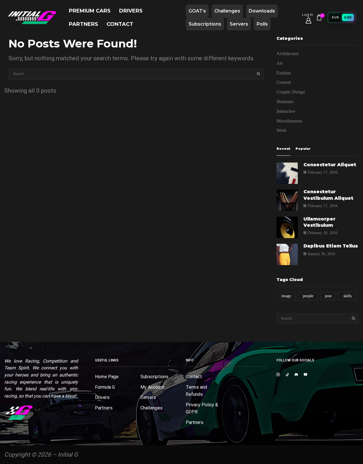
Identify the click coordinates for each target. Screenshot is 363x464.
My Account (152, 387)
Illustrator (285, 101)
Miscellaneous (289, 120)
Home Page (107, 376)
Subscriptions (205, 24)
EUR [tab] (335, 17)
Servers (239, 24)
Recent (283, 149)
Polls (262, 24)
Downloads (262, 11)
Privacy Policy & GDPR (202, 408)
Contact (120, 24)
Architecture (288, 53)
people (308, 296)
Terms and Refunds (196, 390)
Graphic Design (291, 92)
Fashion (284, 72)
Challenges (227, 11)
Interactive (286, 111)
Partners (83, 24)
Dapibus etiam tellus (330, 246)
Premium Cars (90, 11)
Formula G (105, 387)
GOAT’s (197, 11)
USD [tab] (348, 17)
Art (279, 63)
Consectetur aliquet (329, 164)
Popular (303, 149)
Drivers (131, 11)
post (328, 296)
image (286, 296)
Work (281, 130)
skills (347, 296)
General (284, 82)
